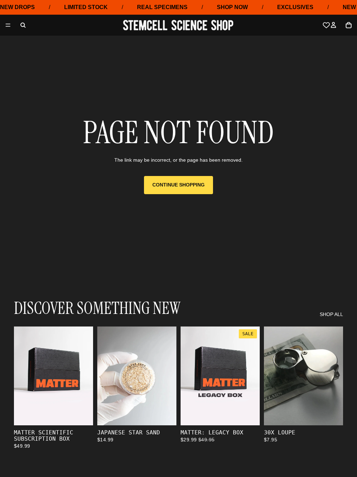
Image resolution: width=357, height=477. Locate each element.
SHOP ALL (331, 314)
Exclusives (295, 7)
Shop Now (232, 7)
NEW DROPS (17, 7)
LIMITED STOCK (86, 7)
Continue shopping (178, 185)
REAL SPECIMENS (162, 7)
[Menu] (8, 25)
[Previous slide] (105, 375)
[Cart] (348, 25)
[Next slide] (168, 375)
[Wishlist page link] (326, 25)
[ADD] (82, 415)
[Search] (23, 25)
